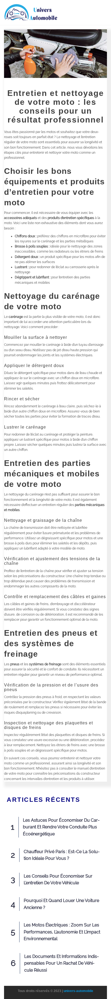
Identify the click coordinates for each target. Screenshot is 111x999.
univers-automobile (78, 991)
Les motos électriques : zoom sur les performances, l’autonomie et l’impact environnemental (62, 931)
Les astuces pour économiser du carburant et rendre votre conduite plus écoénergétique (61, 827)
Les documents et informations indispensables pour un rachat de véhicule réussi (61, 963)
